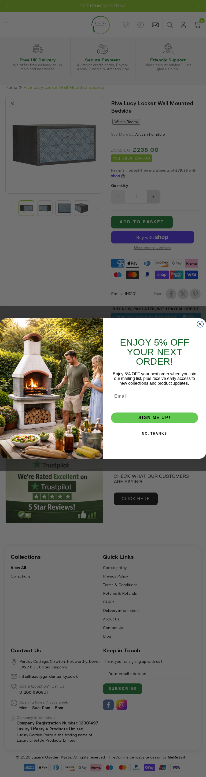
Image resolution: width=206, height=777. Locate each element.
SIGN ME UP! (154, 418)
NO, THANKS (154, 434)
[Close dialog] (200, 324)
